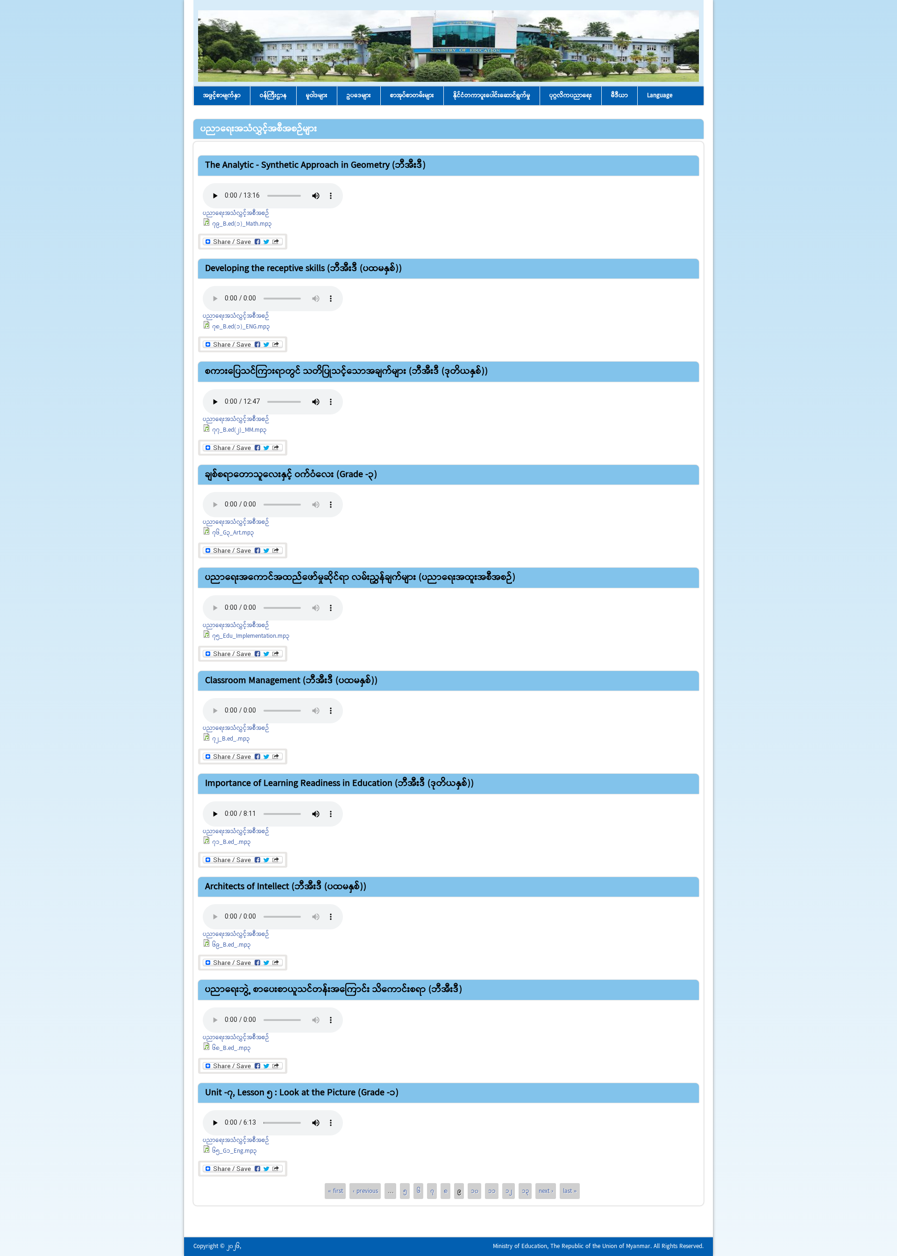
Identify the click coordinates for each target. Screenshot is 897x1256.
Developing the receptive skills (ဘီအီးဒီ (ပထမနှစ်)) (303, 268)
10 (474, 1191)
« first (335, 1191)
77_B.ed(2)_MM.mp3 (239, 430)
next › (546, 1191)
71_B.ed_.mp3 (231, 842)
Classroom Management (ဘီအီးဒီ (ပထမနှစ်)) (291, 680)
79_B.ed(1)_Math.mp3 (241, 224)
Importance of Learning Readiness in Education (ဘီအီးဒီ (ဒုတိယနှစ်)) (339, 783)
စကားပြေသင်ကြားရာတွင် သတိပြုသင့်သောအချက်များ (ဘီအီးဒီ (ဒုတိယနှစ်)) (346, 371)
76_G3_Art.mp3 (233, 533)
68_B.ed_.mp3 (231, 1048)
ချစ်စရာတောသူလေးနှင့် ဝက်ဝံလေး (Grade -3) (291, 474)
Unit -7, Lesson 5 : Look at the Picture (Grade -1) (302, 1092)
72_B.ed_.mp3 (230, 739)
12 (508, 1191)
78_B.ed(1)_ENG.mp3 (241, 327)
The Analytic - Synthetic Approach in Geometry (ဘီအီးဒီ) (315, 165)
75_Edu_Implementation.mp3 (250, 636)
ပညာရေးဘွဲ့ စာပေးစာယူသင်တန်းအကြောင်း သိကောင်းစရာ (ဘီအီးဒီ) (333, 989)
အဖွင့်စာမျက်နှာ (222, 95)
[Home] (448, 80)
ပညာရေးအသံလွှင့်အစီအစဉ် (236, 213)
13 (525, 1191)
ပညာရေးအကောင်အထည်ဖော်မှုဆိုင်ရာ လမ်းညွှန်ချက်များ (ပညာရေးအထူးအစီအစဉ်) (360, 577)
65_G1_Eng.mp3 (234, 1151)
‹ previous (365, 1191)
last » (570, 1191)
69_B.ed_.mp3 (231, 945)
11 (492, 1191)
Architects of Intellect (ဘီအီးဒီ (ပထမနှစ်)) (285, 886)
